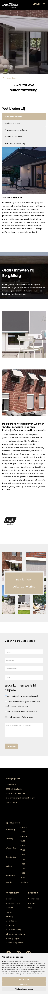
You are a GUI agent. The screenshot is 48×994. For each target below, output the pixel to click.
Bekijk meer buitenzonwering (24, 583)
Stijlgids (31, 903)
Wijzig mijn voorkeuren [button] (24, 989)
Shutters (10, 925)
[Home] (3, 78)
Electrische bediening (15, 143)
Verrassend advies (13, 116)
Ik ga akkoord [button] (24, 979)
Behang (9, 916)
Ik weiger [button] (24, 984)
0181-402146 (20, 793)
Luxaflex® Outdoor (13, 136)
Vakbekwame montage (16, 130)
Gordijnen (10, 899)
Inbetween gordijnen (15, 934)
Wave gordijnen (13, 938)
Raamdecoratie (13, 903)
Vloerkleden (11, 921)
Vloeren (9, 907)
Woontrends (33, 899)
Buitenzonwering (13, 929)
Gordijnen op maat (14, 943)
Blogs (30, 907)
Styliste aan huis (12, 123)
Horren (9, 912)
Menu (36, 4)
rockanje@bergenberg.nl (23, 798)
